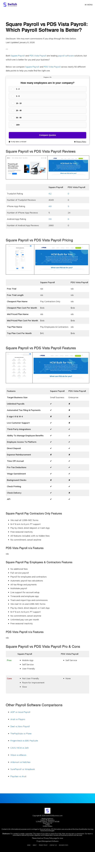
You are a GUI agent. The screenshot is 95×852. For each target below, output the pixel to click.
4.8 (50, 206)
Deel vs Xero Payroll (20, 726)
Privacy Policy (48, 838)
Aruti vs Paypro (17, 719)
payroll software (66, 55)
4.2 (50, 193)
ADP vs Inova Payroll (20, 712)
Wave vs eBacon (18, 755)
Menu (90, 5)
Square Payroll (18, 55)
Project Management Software (48, 841)
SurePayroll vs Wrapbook (22, 769)
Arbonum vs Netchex (20, 762)
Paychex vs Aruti (18, 776)
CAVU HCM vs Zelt (19, 747)
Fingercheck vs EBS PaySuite (24, 740)
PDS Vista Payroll (37, 55)
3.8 (50, 219)
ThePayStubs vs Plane (21, 733)
